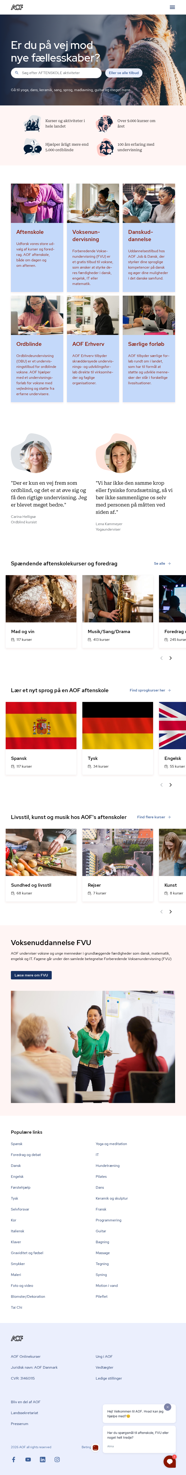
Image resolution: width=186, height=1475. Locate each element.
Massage (103, 1252)
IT (97, 1154)
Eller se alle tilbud (124, 72)
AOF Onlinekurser (26, 1356)
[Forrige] (161, 658)
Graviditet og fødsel (27, 1252)
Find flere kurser (151, 817)
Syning (101, 1274)
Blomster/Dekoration (28, 1296)
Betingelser (90, 1447)
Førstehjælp (20, 1187)
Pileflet (102, 1296)
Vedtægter (104, 1367)
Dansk (16, 1165)
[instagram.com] (57, 1459)
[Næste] (170, 658)
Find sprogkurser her (147, 690)
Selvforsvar (20, 1209)
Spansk (16, 1143)
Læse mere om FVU (31, 975)
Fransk (101, 1209)
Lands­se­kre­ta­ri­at (24, 1412)
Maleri (16, 1274)
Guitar (101, 1231)
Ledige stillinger (109, 1378)
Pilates (101, 1176)
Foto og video (22, 1285)
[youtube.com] (32, 1459)
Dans (100, 1187)
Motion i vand (107, 1285)
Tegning (102, 1263)
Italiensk (17, 1231)
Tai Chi (16, 1307)
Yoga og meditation (111, 1143)
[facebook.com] (18, 1459)
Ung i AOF (104, 1356)
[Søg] (17, 72)
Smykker (18, 1263)
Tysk (14, 1198)
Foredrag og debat (26, 1154)
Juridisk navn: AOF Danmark (34, 1367)
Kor (13, 1220)
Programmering (108, 1220)
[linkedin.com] (47, 1459)
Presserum (19, 1423)
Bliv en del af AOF (26, 1402)
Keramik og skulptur (112, 1198)
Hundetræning (108, 1165)
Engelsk (17, 1176)
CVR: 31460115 (23, 1378)
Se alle (159, 563)
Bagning (102, 1242)
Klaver (16, 1242)
